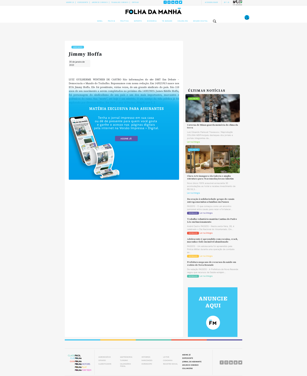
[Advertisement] (212, 61)
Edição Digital (200, 21)
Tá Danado (167, 21)
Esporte (138, 21)
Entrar (135, 2)
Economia (152, 21)
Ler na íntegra (193, 142)
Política (124, 21)
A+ (225, 2)
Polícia (111, 21)
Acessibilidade (211, 2)
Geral (100, 21)
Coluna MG (183, 21)
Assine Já (70, 2)
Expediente (83, 2)
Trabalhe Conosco (119, 2)
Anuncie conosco (100, 2)
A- (229, 2)
